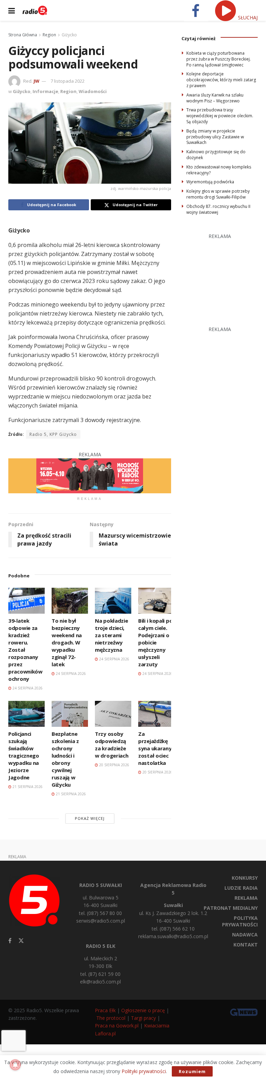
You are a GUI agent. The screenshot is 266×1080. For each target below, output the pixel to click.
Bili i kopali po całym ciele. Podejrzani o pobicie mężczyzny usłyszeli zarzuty (155, 642)
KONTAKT (245, 944)
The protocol (110, 1018)
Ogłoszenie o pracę (143, 1010)
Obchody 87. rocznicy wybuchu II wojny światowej (218, 209)
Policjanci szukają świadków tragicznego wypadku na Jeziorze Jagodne (23, 755)
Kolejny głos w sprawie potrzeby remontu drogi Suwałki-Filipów (218, 194)
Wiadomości (93, 91)
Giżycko (69, 35)
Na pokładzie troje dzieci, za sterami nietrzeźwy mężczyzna (111, 635)
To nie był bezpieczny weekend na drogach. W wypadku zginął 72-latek (67, 642)
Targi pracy (143, 1018)
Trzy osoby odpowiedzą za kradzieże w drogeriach (111, 744)
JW (36, 81)
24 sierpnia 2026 (27, 688)
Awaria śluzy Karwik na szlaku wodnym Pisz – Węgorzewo (214, 98)
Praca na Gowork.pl (117, 1025)
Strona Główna (22, 35)
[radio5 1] (89, 475)
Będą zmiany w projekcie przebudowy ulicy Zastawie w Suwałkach (215, 137)
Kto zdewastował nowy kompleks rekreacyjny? (218, 170)
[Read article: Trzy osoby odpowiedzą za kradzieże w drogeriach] (113, 714)
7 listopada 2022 (68, 81)
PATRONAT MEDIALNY (231, 908)
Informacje (45, 91)
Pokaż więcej (90, 818)
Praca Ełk (105, 1010)
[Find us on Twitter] (21, 941)
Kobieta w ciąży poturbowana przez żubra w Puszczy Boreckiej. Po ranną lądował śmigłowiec (218, 59)
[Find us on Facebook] (9, 941)
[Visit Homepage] (35, 10)
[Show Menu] (11, 10)
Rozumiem (192, 1071)
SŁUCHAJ (247, 17)
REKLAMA (246, 898)
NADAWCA (245, 934)
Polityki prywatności (144, 1071)
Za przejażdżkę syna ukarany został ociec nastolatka (154, 748)
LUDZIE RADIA (241, 888)
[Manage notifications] (15, 1064)
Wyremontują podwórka (210, 182)
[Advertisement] (223, 275)
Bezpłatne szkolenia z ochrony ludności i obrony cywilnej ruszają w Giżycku (65, 759)
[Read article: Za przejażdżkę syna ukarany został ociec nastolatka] (156, 714)
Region (49, 35)
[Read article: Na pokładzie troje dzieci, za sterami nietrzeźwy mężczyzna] (113, 601)
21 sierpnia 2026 (27, 786)
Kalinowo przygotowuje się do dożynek (216, 155)
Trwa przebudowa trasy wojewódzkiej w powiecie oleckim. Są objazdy (219, 116)
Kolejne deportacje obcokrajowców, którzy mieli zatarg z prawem (221, 80)
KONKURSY (245, 878)
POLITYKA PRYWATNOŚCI (240, 921)
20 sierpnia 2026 (113, 764)
